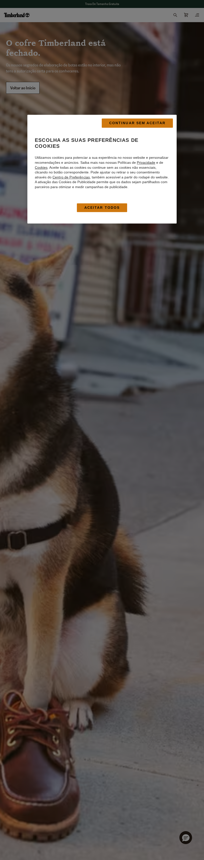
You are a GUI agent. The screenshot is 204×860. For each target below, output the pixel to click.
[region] (102, 169)
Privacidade (146, 162)
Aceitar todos (102, 208)
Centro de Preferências (71, 177)
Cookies (41, 167)
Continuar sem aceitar (137, 123)
